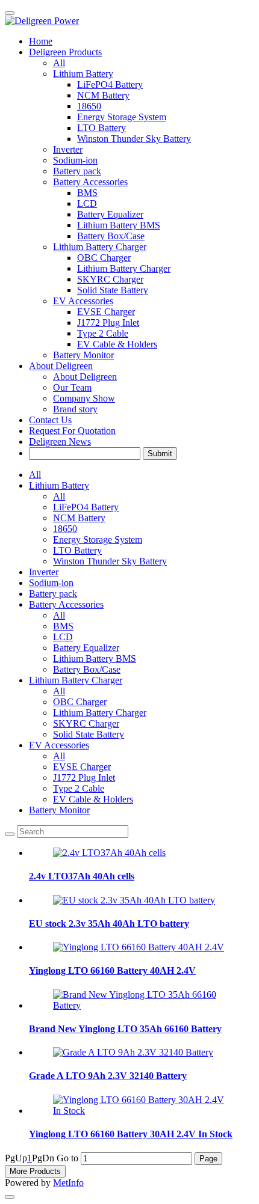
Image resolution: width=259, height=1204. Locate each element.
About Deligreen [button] (61, 366)
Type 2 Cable (78, 788)
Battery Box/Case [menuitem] (111, 236)
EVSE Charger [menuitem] (106, 312)
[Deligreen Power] (129, 21)
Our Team (72, 387)
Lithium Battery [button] (83, 74)
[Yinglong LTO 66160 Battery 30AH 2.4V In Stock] (141, 1110)
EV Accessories (59, 745)
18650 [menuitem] (89, 106)
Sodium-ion (75, 160)
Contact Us (50, 420)
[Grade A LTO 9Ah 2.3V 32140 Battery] (133, 1052)
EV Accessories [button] (83, 301)
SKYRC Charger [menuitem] (110, 279)
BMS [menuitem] (87, 193)
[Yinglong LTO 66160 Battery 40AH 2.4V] (138, 947)
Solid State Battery (88, 734)
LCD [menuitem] (87, 203)
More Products (35, 1171)
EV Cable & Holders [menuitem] (117, 344)
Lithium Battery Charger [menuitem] (123, 268)
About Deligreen (85, 376)
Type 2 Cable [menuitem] (102, 333)
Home (40, 41)
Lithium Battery (59, 485)
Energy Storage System (97, 539)
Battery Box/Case (86, 669)
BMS (63, 626)
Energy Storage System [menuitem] (121, 117)
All (59, 63)
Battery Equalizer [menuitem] (110, 214)
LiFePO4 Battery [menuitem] (110, 84)
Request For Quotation (72, 431)
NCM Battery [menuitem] (103, 95)
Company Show (84, 398)
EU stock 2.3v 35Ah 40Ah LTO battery (109, 923)
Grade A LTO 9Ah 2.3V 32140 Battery (108, 1076)
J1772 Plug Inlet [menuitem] (108, 322)
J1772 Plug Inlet (84, 777)
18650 (65, 529)
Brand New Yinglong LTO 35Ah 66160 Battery (125, 1029)
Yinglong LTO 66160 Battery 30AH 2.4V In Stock (130, 1134)
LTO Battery (77, 550)
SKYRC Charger (86, 723)
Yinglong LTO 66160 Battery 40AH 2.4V (112, 970)
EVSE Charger (82, 767)
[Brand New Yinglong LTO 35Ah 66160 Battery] (141, 1005)
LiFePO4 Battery (86, 507)
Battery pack (77, 171)
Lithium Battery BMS (94, 658)
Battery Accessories (66, 604)
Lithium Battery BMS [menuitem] (118, 225)
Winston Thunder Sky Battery (110, 561)
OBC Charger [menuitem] (104, 257)
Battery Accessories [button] (90, 182)
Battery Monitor (83, 355)
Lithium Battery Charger (75, 680)
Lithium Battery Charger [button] (99, 247)
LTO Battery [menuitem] (101, 128)
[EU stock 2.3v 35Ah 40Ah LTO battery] (134, 900)
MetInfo (68, 1183)
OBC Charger (80, 702)
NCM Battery (79, 518)
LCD (63, 637)
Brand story (75, 409)
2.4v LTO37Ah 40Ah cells (81, 876)
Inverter (68, 149)
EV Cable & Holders (93, 799)
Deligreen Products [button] (65, 52)
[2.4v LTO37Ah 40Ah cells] (109, 853)
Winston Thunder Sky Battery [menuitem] (134, 138)
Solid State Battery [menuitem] (112, 290)
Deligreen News (60, 441)
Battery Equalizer (86, 648)
